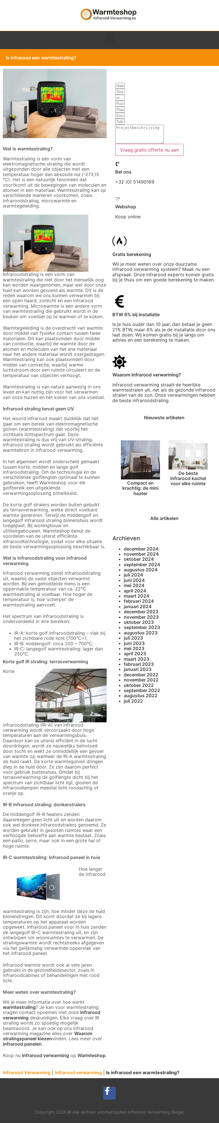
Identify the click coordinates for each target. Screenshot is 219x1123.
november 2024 (141, 554)
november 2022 (141, 680)
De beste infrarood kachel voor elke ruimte (188, 478)
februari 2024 (139, 601)
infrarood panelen (22, 1044)
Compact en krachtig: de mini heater (140, 488)
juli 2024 (133, 575)
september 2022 (142, 690)
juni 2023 (134, 643)
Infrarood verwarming (78, 1072)
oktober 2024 (139, 559)
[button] (109, 38)
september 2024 (142, 564)
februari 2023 (139, 664)
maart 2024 (136, 596)
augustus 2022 (140, 695)
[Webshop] (117, 198)
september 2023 (142, 627)
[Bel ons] (117, 164)
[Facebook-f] (109, 1093)
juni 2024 (134, 580)
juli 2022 (133, 701)
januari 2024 (138, 606)
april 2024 (135, 591)
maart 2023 (136, 659)
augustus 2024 (141, 569)
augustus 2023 (140, 633)
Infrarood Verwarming (26, 1072)
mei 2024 (134, 585)
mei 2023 (134, 648)
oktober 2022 (139, 685)
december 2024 (141, 549)
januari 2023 (137, 669)
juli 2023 (133, 638)
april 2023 (135, 653)
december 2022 (141, 675)
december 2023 (141, 611)
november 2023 (141, 617)
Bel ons (123, 172)
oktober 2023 (139, 622)
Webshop (125, 206)
